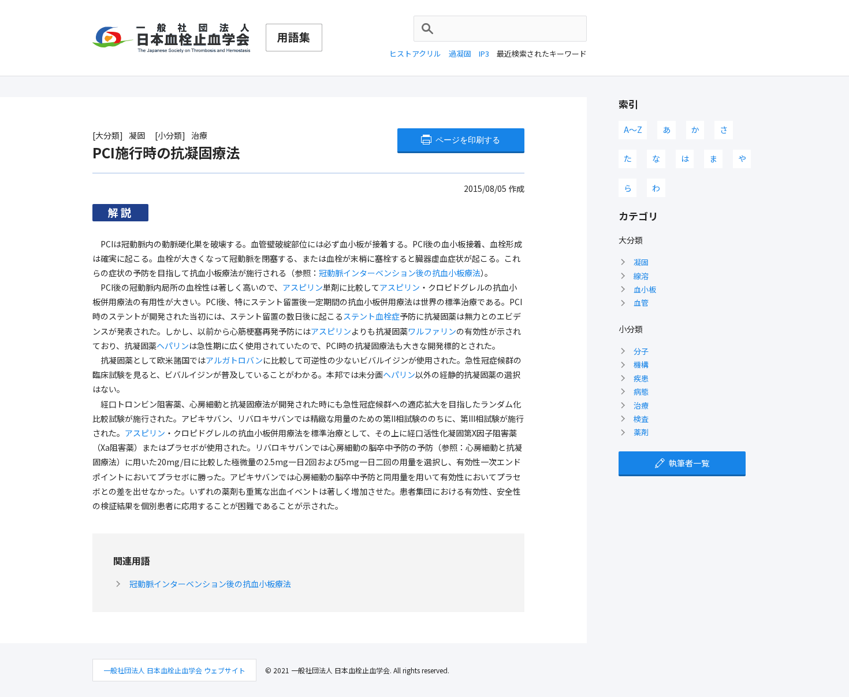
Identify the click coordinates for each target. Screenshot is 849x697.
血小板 (645, 289)
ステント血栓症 (371, 316)
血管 (641, 302)
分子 (641, 351)
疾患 (641, 378)
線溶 (641, 275)
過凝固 (460, 53)
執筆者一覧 (689, 463)
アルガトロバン (234, 360)
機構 (641, 364)
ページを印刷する (467, 139)
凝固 (641, 262)
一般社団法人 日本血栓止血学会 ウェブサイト (174, 670)
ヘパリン (173, 345)
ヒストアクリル (415, 53)
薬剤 (641, 432)
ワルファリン (432, 331)
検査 (641, 418)
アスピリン (302, 287)
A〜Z (633, 129)
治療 (641, 405)
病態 (641, 391)
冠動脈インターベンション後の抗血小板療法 (400, 273)
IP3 (484, 53)
